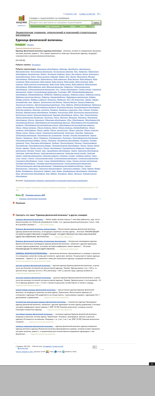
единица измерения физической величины (34, 326)
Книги (78, 26)
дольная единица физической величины (33, 278)
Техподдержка (47, 346)
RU (98, 14)
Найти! (96, 23)
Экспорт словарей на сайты (24, 351)
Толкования (55, 26)
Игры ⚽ (89, 26)
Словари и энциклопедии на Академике (49, 18)
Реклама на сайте (57, 346)
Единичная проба (90, 199)
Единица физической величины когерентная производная (41, 241)
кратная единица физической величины (33, 265)
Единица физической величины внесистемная (36, 229)
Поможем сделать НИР (35, 195)
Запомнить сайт (71, 14)
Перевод (30, 45)
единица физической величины (29, 219)
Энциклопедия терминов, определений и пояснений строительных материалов (39, 26)
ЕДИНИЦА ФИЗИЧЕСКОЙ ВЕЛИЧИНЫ (31, 253)
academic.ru (21, 25)
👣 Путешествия (23, 348)
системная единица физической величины (34, 314)
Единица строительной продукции (32, 199)
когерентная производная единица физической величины (41, 302)
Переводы (66, 26)
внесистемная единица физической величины (36, 290)
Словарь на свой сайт (87, 14)
